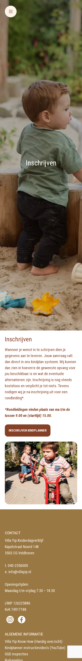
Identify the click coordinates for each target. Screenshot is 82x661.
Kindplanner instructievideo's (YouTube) (35, 648)
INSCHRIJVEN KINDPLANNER (28, 430)
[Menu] (11, 11)
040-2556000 (18, 565)
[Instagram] (10, 619)
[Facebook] (21, 619)
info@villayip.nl (19, 572)
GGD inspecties (16, 654)
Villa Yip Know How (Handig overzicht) (33, 641)
